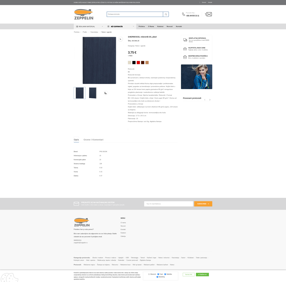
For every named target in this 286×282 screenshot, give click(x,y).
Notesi (172, 264)
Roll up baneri (137, 264)
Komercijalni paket (80, 159)
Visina (76, 172)
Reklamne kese (125, 264)
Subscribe (201, 204)
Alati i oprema (90, 260)
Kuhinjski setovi (79, 260)
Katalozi (160, 26)
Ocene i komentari (93, 139)
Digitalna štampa (145, 260)
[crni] (134, 62)
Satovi (183, 257)
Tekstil (142, 257)
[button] (89, 26)
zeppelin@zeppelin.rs (81, 243)
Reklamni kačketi (162, 264)
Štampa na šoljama (103, 264)
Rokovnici (115, 264)
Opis (76, 139)
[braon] (142, 62)
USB (127, 257)
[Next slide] (209, 99)
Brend (76, 151)
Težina (76, 168)
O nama (151, 26)
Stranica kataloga (79, 163)
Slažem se (203, 274)
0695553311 (77, 240)
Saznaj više (188, 274)
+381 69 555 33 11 (192, 16)
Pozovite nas (190, 13)
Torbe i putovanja (201, 257)
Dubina (76, 176)
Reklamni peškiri (149, 264)
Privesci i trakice (110, 257)
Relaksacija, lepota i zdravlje (106, 260)
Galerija (123, 236)
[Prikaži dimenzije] (120, 39)
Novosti (204, 2)
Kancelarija (94, 32)
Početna (142, 26)
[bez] (129, 62)
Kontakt (210, 2)
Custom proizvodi (132, 260)
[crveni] (138, 62)
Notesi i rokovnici (164, 257)
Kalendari (121, 260)
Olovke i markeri (97, 257)
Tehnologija (134, 257)
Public (85, 32)
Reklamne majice (89, 264)
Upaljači (120, 257)
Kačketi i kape (151, 257)
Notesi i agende (107, 32)
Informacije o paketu (80, 155)
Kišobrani (191, 257)
